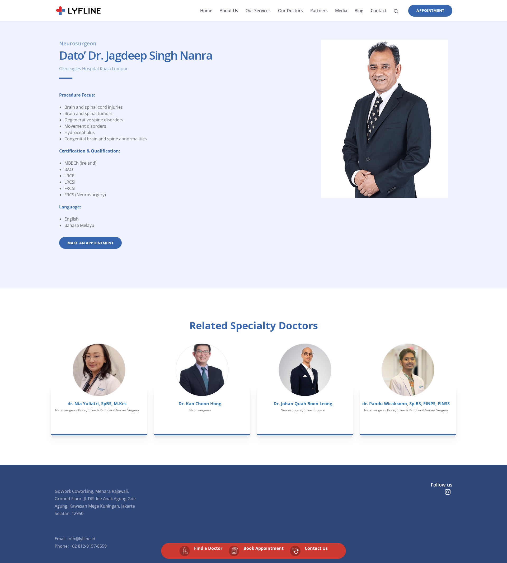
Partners (319, 10)
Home (206, 10)
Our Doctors (290, 10)
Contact (378, 10)
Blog (359, 10)
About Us (229, 10)
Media (341, 10)
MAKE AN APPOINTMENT (90, 242)
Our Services (258, 10)
